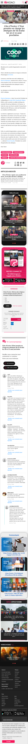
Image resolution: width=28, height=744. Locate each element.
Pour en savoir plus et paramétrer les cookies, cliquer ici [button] (12, 737)
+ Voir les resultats (17, 305)
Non (6, 300)
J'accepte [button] (8, 741)
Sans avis (7, 301)
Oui (6, 298)
